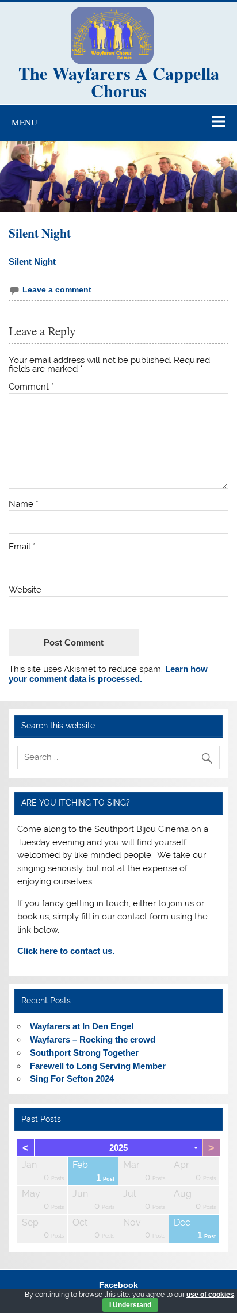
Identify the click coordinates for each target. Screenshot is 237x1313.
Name (24, 504)
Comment (31, 387)
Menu (24, 122)
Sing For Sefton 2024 (72, 1078)
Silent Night (32, 261)
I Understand (130, 1305)
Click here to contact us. (65, 951)
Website (25, 590)
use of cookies (210, 1295)
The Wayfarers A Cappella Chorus (118, 81)
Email (22, 547)
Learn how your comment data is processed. (108, 673)
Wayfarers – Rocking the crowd (92, 1039)
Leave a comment (56, 289)
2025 (118, 1147)
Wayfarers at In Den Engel (81, 1026)
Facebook (118, 1285)
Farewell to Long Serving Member (98, 1066)
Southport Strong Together (84, 1053)
